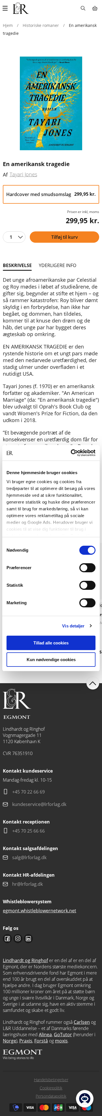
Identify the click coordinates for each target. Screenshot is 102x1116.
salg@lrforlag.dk (29, 857)
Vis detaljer (73, 625)
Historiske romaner (41, 25)
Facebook (7, 938)
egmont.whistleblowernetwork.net (39, 911)
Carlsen (82, 1022)
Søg (83, 8)
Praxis (25, 1041)
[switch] (87, 567)
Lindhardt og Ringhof (25, 960)
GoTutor (63, 1034)
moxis (61, 1041)
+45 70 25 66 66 (28, 831)
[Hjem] (21, 8)
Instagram (17, 938)
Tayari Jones (23, 174)
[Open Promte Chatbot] (85, 1099)
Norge (9, 1041)
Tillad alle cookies (51, 642)
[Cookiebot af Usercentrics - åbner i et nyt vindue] (71, 453)
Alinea (45, 1034)
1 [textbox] (11, 237)
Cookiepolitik (51, 1088)
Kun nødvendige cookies (51, 659)
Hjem (8, 25)
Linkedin (28, 938)
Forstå (41, 1041)
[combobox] (14, 237)
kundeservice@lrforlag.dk (39, 804)
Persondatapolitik (51, 1096)
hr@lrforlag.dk (27, 884)
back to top (92, 683)
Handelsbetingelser (51, 1079)
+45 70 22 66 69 (28, 792)
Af (5, 174)
